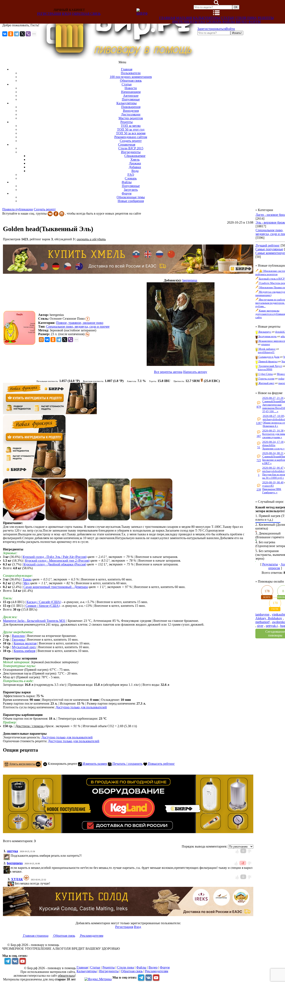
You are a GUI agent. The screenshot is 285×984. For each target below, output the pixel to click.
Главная (167, 18)
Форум (254, 21)
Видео (241, 21)
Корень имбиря (24, 651)
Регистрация (49, 13)
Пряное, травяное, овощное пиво (79, 323)
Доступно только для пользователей (81, 707)
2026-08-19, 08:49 (273, 482)
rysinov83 (268, 485)
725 (259, 460)
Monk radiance (267, 348)
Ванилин (18, 636)
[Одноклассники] (10, 33)
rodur (281, 378)
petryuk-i (272, 626)
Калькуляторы (206, 18)
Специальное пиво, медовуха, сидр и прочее (78, 326)
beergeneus (189, 280)
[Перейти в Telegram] (7, 961)
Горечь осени (266, 378)
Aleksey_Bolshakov (268, 618)
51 (258, 447)
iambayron (262, 614)
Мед (26, 583)
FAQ (201, 21)
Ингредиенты (185, 21)
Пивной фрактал (267, 361)
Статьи (227, 18)
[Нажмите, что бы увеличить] (20, 328)
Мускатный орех (24, 647)
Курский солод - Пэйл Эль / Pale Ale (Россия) (55, 557)
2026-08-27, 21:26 (273, 398)
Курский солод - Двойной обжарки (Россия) (54, 564)
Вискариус (264, 331)
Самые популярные (269, 249)
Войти (230, 29)
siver (260, 626)
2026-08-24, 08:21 (273, 453)
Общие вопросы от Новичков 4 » (274, 424)
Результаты (270, 564)
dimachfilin (268, 445)
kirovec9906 (265, 369)
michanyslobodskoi (274, 419)
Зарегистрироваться (211, 29)
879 (259, 406)
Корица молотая (25, 643)
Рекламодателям (91, 935)
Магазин (184, 18)
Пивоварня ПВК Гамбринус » (271, 491)
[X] (22, 33)
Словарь (213, 21)
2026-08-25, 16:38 (273, 430)
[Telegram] (16, 33)
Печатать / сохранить (127, 763)
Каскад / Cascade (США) (43, 602)
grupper (265, 344)
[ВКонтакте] (4, 33)
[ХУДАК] (14, 883)
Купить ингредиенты (22, 763)
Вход (66, 13)
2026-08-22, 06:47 (273, 467)
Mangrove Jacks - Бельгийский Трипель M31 (34, 620)
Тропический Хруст (270, 366)
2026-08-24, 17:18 (273, 441)
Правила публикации (17, 209)
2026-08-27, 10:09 (273, 416)
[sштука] (10, 855)
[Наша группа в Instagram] (61, 213)
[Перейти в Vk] (15, 961)
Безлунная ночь (267, 336)
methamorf (262, 622)
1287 (259, 423)
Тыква (27, 579)
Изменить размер (94, 763)
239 (259, 489)
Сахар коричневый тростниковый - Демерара (55, 587)
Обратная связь (86, 13)
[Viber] (28, 33)
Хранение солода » (273, 448)
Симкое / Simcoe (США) (42, 605)
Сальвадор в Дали (268, 356)
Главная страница (35, 935)
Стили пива (246, 18)
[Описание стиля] (88, 318)
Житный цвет (266, 383)
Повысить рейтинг (161, 763)
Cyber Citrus (265, 374)
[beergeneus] (180, 324)
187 (259, 436)
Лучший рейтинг (267, 245)
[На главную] (118, 57)
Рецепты (266, 18)
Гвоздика (18, 639)
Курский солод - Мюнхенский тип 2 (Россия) (57, 560)
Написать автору (195, 372)
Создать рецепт (45, 209)
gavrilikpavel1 (266, 352)
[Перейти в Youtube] (22, 961)
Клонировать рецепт (62, 763)
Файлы (228, 21)
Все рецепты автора (168, 372)
